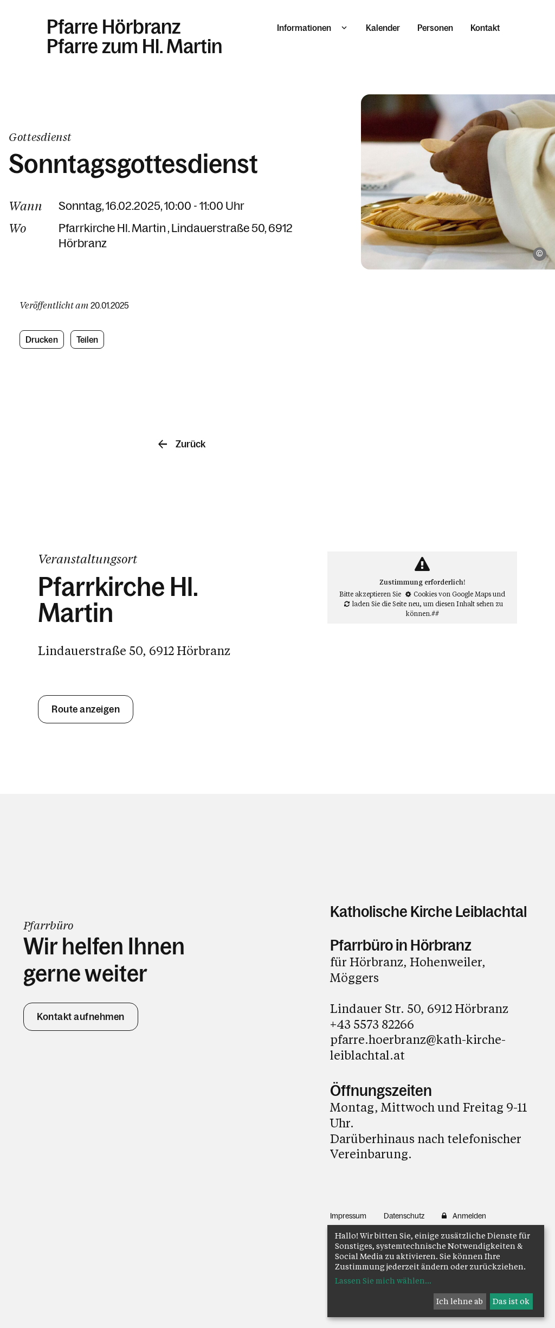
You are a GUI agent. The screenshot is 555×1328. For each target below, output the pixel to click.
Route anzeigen (85, 709)
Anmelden (469, 1216)
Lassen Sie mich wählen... (383, 1280)
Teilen (87, 339)
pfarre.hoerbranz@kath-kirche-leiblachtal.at (418, 1047)
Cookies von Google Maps (452, 593)
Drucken (41, 339)
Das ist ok (511, 1301)
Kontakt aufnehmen (81, 1016)
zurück (190, 444)
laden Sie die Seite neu (386, 603)
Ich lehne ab (459, 1301)
